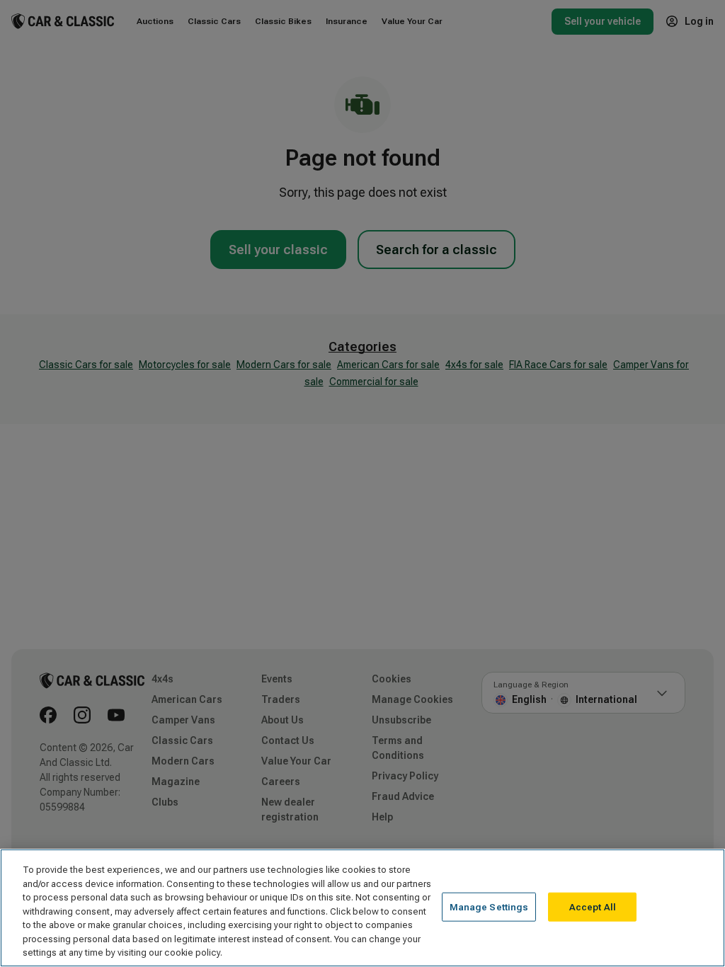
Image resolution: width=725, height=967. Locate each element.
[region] (362, 908)
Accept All (592, 906)
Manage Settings (489, 906)
